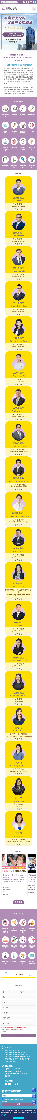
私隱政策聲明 (19, 1099)
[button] (34, 9)
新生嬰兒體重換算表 (31, 962)
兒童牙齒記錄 (23, 962)
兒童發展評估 (5, 166)
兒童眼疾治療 (23, 166)
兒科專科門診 (5, 115)
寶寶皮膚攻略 (5, 946)
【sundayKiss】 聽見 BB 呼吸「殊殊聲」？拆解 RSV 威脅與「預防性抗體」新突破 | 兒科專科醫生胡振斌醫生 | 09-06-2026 (13, 879)
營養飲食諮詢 (14, 166)
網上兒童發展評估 (23, 930)
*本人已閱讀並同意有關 (13, 1029)
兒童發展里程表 (31, 929)
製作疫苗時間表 (14, 929)
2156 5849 (23, 1073)
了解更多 (18, 209)
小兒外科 (14, 147)
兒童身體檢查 (14, 132)
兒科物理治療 (31, 166)
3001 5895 (18, 1069)
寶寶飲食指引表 (14, 946)
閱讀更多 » (6, 895)
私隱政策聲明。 (20, 1029)
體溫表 (14, 961)
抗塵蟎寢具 (5, 132)
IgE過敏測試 (31, 115)
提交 (18, 1035)
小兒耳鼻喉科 (31, 148)
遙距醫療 (14, 115)
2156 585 (17, 1071)
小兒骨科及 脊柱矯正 (23, 148)
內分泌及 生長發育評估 (5, 149)
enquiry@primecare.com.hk (18, 1076)
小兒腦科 (31, 131)
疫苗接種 (22, 115)
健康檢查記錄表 (31, 946)
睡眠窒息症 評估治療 (23, 132)
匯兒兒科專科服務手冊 (5, 930)
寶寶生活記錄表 (23, 946)
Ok (18, 1118)
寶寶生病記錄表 (5, 962)
